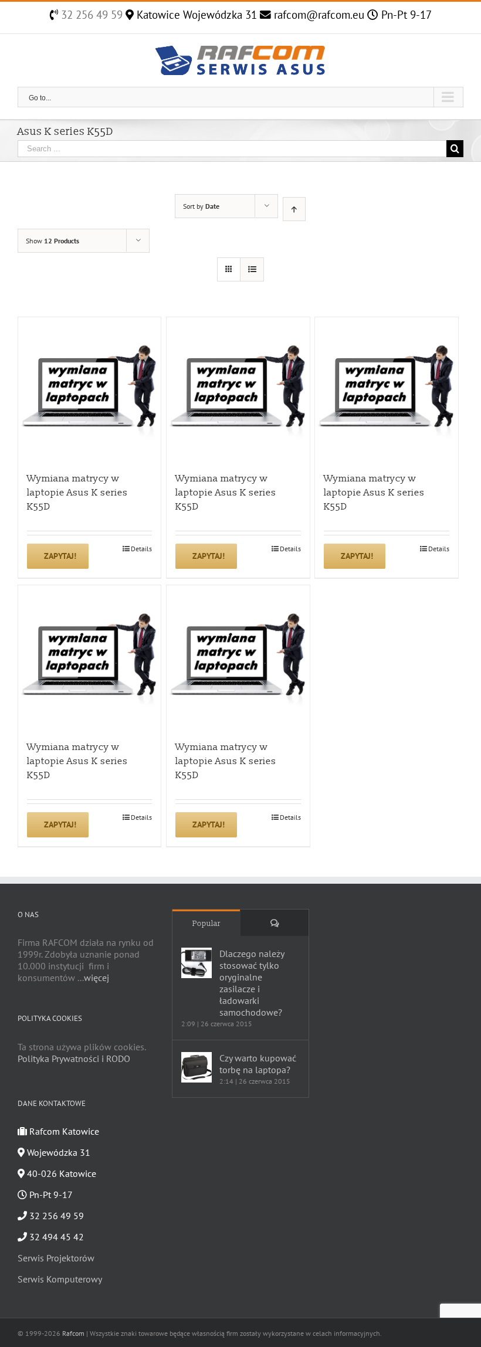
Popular (206, 923)
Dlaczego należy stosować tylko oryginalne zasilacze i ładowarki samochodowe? (251, 983)
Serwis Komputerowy (60, 1279)
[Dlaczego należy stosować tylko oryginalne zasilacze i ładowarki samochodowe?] (196, 963)
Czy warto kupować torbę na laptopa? (257, 1063)
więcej (96, 977)
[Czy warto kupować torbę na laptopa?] (196, 1067)
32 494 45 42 (55, 1237)
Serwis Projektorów (56, 1258)
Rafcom (73, 1333)
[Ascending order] (294, 209)
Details (141, 548)
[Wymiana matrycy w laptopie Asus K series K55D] (89, 388)
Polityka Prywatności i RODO (74, 1058)
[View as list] (251, 269)
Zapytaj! (60, 556)
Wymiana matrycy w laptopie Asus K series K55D (77, 493)
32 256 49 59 (90, 15)
